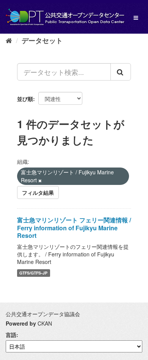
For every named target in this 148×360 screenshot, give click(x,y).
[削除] (40, 180)
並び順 (25, 98)
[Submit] (120, 72)
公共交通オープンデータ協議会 (43, 314)
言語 (11, 334)
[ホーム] (9, 40)
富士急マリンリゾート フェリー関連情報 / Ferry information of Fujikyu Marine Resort (74, 228)
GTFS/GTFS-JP (33, 273)
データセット (42, 40)
